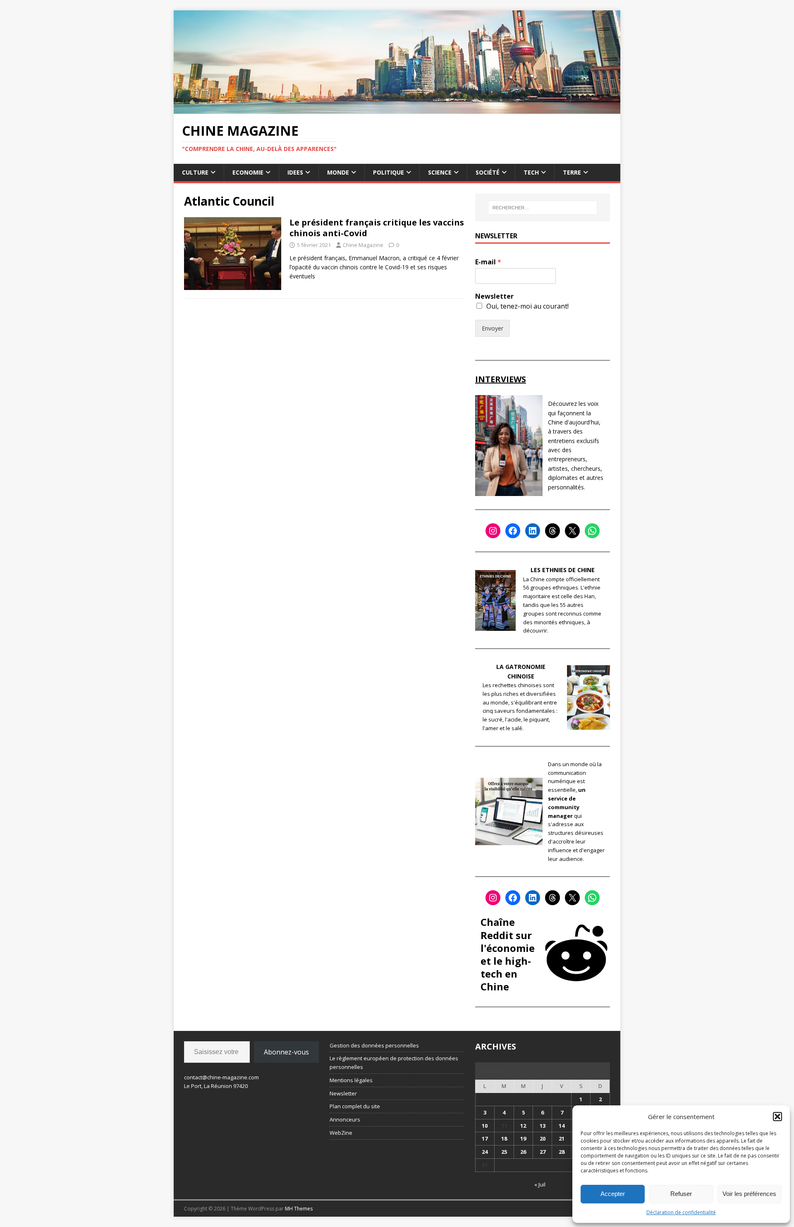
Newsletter (494, 296)
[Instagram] (492, 530)
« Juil (539, 1184)
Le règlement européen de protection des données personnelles (394, 1062)
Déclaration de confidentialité (681, 1212)
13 (542, 1125)
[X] (572, 530)
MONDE (338, 172)
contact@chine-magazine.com (221, 1077)
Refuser (681, 1193)
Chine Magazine (363, 245)
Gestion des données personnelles (374, 1045)
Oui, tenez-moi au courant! (527, 306)
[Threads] (552, 530)
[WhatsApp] (592, 530)
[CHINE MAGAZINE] (397, 109)
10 (485, 1125)
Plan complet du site (355, 1106)
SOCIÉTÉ (488, 172)
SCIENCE (440, 172)
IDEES (295, 172)
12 (523, 1125)
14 (561, 1125)
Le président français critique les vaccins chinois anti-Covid (376, 228)
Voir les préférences (749, 1193)
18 (504, 1138)
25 (504, 1151)
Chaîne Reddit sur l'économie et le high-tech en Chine (508, 954)
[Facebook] (512, 530)
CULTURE (195, 172)
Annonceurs (345, 1119)
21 (561, 1138)
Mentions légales (351, 1080)
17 (485, 1138)
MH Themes (299, 1208)
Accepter (612, 1193)
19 (523, 1138)
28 (561, 1151)
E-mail (488, 262)
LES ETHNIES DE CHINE (563, 570)
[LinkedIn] (532, 530)
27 (542, 1151)
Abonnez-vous (286, 1052)
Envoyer (492, 328)
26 (523, 1151)
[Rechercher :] (542, 208)
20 (542, 1138)
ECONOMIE (247, 172)
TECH (531, 172)
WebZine (341, 1132)
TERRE (572, 172)
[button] (777, 1116)
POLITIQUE (388, 172)
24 (485, 1151)
